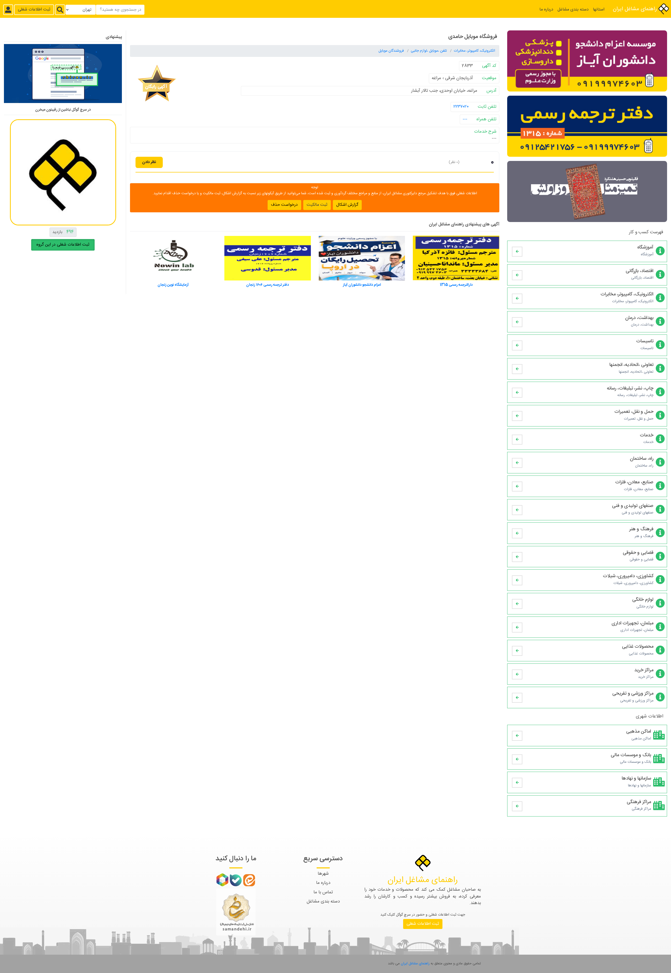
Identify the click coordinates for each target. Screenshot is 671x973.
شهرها (323, 873)
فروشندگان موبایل (391, 51)
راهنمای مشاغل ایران (635, 9)
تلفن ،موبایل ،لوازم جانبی (429, 51)
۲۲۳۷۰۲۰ (461, 106)
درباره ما (546, 9)
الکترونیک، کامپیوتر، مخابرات (474, 51)
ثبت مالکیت (317, 204)
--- (465, 119)
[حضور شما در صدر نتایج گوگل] (63, 76)
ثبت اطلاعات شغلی (34, 9)
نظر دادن (149, 162)
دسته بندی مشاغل (573, 9)
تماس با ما (323, 892)
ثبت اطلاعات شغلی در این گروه (62, 244)
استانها (598, 9)
